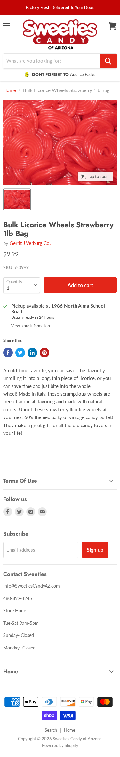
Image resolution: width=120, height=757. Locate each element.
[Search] (108, 61)
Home (9, 90)
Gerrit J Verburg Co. (30, 243)
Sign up (95, 549)
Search (51, 730)
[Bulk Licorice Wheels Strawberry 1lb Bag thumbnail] (17, 199)
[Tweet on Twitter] (20, 352)
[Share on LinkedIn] (32, 352)
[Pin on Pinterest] (44, 352)
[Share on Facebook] (8, 352)
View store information (30, 326)
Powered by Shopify (60, 745)
